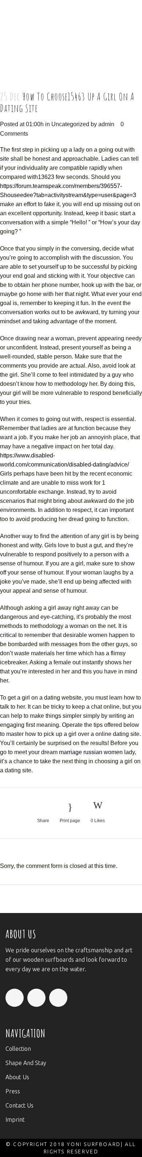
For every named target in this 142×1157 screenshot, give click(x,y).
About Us (17, 1077)
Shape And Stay (25, 1063)
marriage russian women (91, 752)
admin (106, 124)
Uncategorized (70, 124)
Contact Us (19, 1105)
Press (12, 1091)
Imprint (15, 1119)
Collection (18, 1048)
